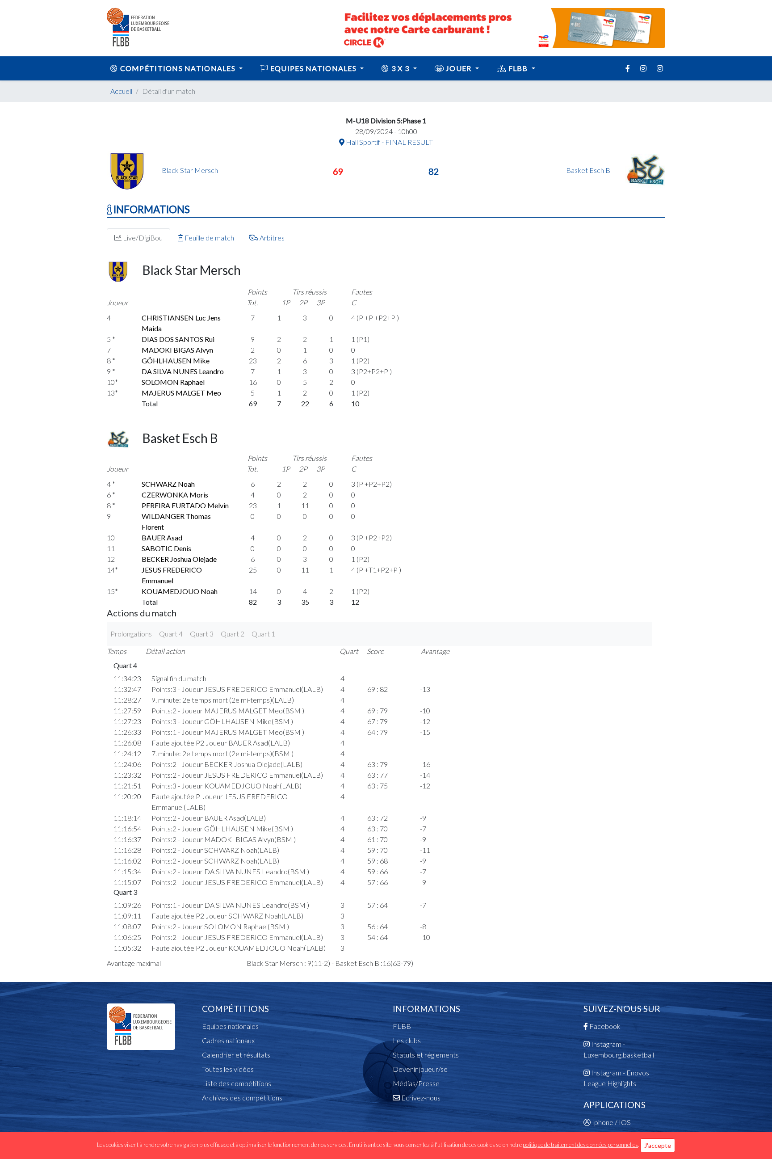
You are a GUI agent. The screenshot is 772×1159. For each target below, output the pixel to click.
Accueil (121, 91)
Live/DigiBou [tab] (142, 237)
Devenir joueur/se (420, 1069)
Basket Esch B (589, 170)
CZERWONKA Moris (175, 494)
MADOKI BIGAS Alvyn (177, 350)
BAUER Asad (162, 537)
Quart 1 (263, 633)
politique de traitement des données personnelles (580, 1144)
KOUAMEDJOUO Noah (180, 591)
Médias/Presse (416, 1083)
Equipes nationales (230, 1026)
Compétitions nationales (177, 68)
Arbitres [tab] (271, 237)
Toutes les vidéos (228, 1069)
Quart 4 (171, 633)
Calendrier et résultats (236, 1054)
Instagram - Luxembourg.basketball (618, 1049)
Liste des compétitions (236, 1083)
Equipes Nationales (314, 68)
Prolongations (131, 633)
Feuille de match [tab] (208, 237)
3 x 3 (400, 68)
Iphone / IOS (611, 1122)
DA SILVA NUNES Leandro (183, 371)
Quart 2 (232, 633)
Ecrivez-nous (420, 1097)
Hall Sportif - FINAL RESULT (388, 142)
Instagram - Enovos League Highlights (616, 1077)
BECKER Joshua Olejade (179, 559)
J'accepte (657, 1145)
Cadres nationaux (228, 1040)
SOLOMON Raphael (173, 382)
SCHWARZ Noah (168, 484)
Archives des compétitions (242, 1097)
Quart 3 (202, 633)
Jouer (459, 68)
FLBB (518, 68)
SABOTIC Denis (166, 548)
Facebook (604, 1026)
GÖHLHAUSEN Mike (176, 360)
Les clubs (407, 1040)
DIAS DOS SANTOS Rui (178, 339)
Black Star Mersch (190, 170)
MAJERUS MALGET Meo (181, 392)
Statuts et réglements (426, 1054)
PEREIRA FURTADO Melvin (185, 505)
